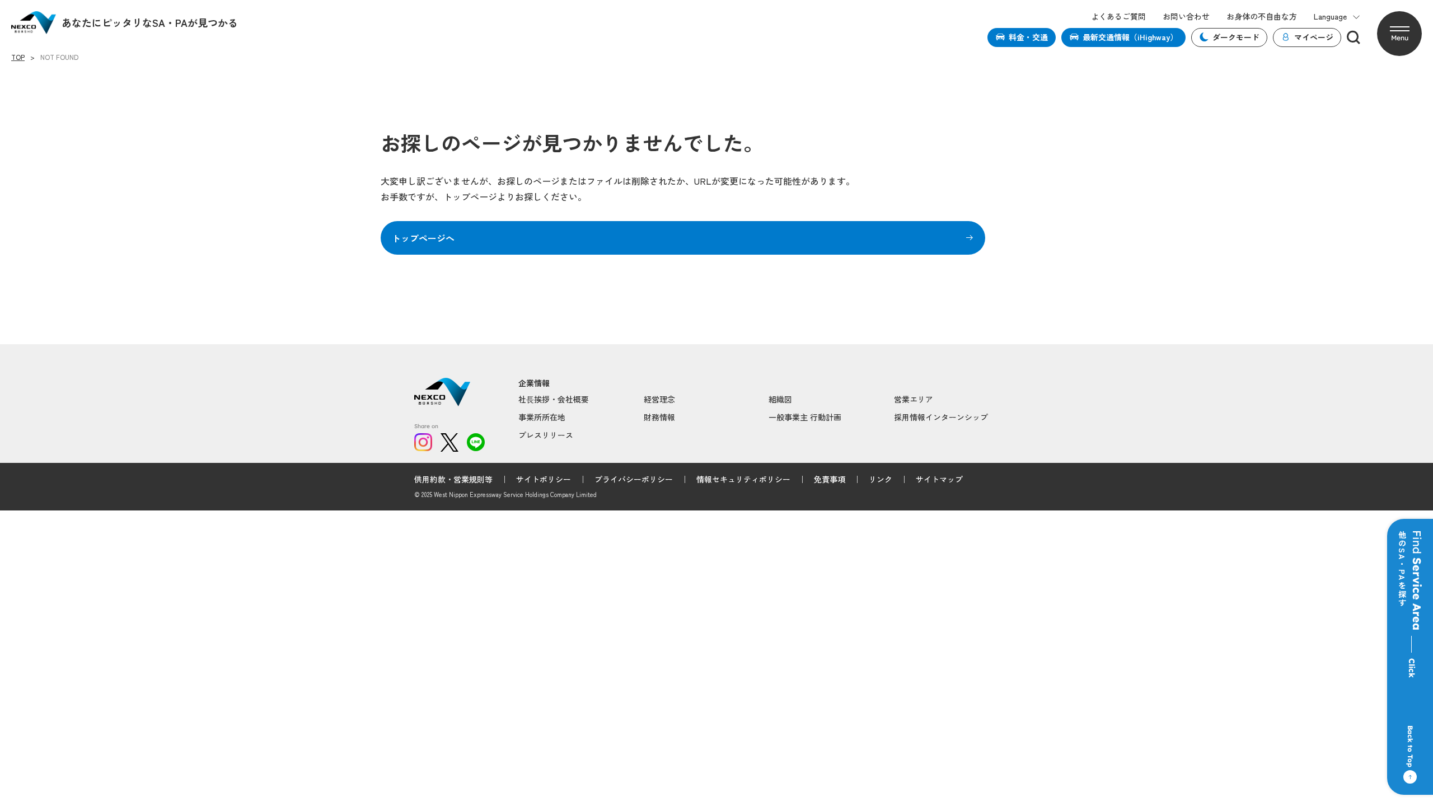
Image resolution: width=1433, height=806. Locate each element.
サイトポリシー (543, 479)
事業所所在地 (541, 417)
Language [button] (1330, 16)
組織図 (780, 399)
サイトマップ (939, 479)
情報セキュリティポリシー (743, 479)
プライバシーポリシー (633, 479)
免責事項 (829, 479)
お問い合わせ (1186, 16)
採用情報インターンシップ (941, 417)
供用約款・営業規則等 (453, 479)
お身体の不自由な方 (1261, 16)
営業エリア (913, 399)
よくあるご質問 (1118, 16)
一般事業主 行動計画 (805, 417)
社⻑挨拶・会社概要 (553, 399)
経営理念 (659, 399)
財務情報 (659, 417)
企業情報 (534, 383)
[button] (1399, 33)
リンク (880, 479)
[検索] (1353, 37)
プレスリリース (545, 435)
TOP (18, 57)
